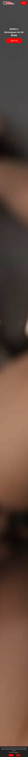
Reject (18, 755)
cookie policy (16, 752)
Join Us (14, 40)
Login (23, 3)
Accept (11, 755)
